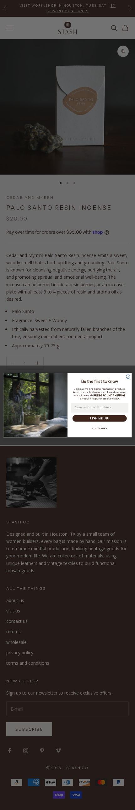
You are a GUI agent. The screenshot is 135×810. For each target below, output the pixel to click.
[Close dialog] (128, 376)
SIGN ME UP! (99, 418)
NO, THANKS (99, 428)
